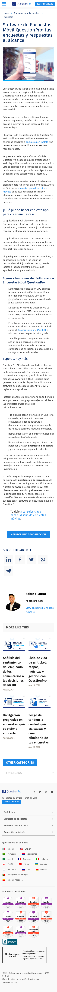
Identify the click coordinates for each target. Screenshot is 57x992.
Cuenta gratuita (11, 802)
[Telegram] (8, 571)
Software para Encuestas (26, 13)
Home (6, 13)
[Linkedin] (8, 559)
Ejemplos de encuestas (15, 819)
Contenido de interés (14, 832)
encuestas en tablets (37, 142)
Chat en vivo (31, 798)
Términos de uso (9, 982)
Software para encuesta (16, 825)
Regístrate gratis (45, 4)
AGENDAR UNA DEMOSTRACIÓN (28, 534)
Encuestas (8, 17)
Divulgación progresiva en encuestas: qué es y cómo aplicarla (14, 724)
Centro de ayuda (14, 798)
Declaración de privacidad (27, 979)
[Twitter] (31, 559)
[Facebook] (20, 559)
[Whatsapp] (43, 559)
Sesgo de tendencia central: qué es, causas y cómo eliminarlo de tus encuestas (38, 728)
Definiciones (10, 812)
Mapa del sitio (8, 979)
